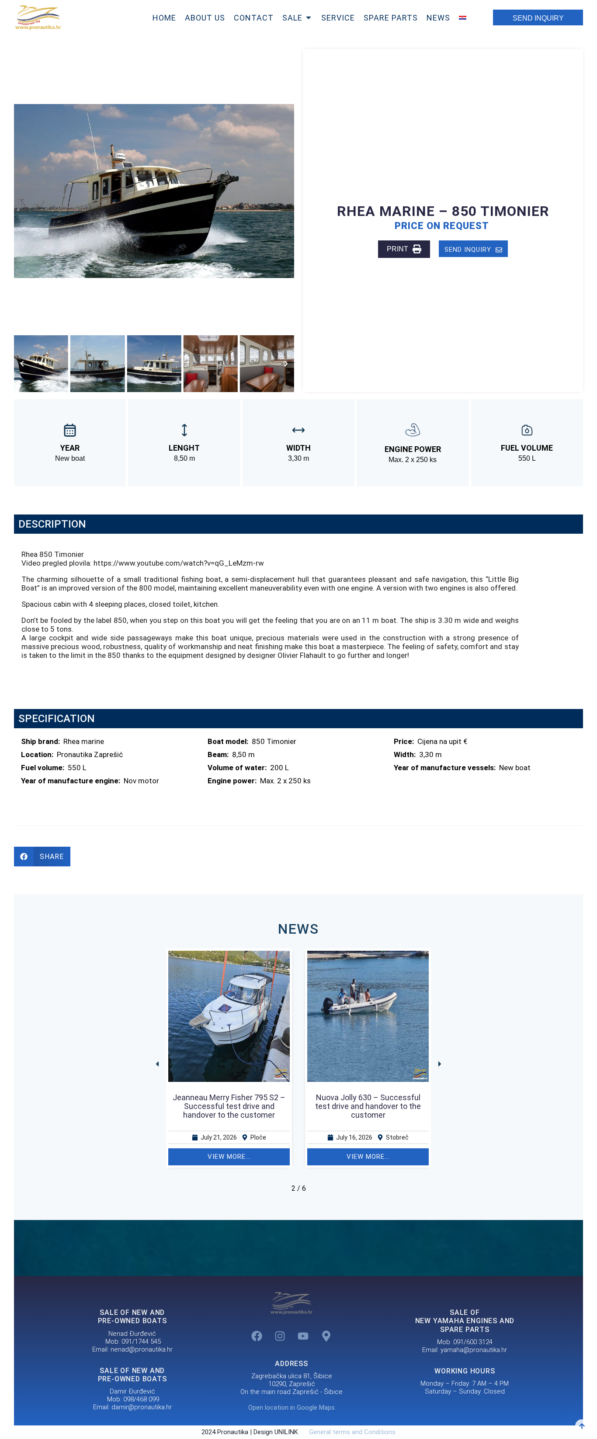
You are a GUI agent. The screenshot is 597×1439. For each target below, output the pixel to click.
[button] (22, 364)
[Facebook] (257, 1336)
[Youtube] (303, 1336)
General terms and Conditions (348, 1432)
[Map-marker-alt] (326, 1336)
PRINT (397, 249)
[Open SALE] (308, 18)
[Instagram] (280, 1336)
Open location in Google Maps (291, 1407)
